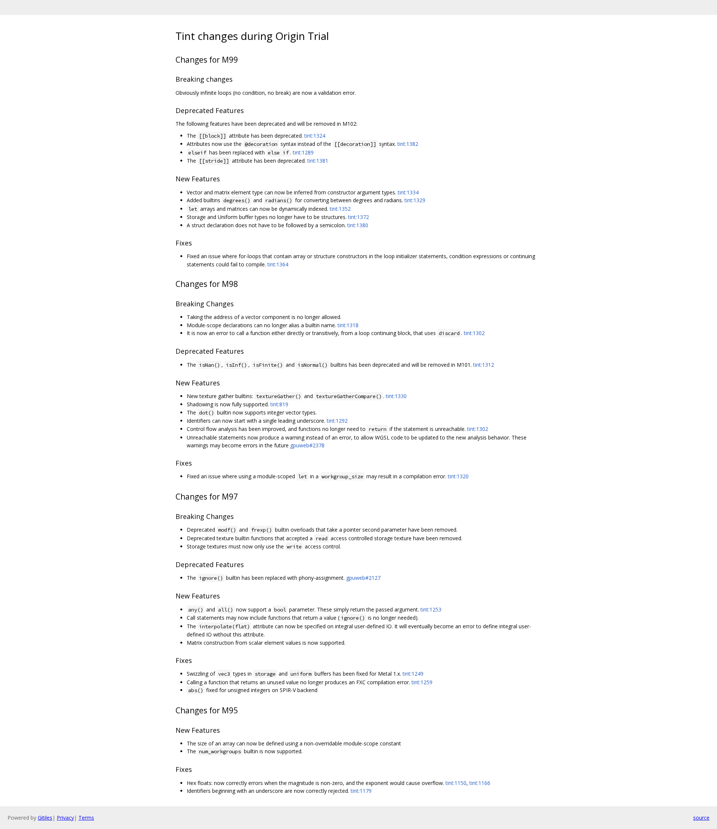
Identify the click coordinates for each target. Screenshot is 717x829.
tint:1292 (337, 420)
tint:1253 (430, 609)
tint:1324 (314, 135)
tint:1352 (340, 208)
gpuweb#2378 (307, 445)
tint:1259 (422, 682)
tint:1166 (479, 782)
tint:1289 (303, 152)
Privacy (65, 817)
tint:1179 (361, 790)
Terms (86, 817)
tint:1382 (407, 143)
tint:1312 (483, 364)
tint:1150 (456, 782)
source (701, 817)
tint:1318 (348, 325)
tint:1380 (357, 225)
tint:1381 (317, 160)
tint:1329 (414, 200)
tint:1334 (408, 192)
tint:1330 (396, 396)
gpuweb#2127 (363, 577)
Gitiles (45, 817)
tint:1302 (474, 333)
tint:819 (279, 404)
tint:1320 (458, 476)
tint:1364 (277, 264)
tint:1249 (413, 673)
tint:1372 (358, 216)
